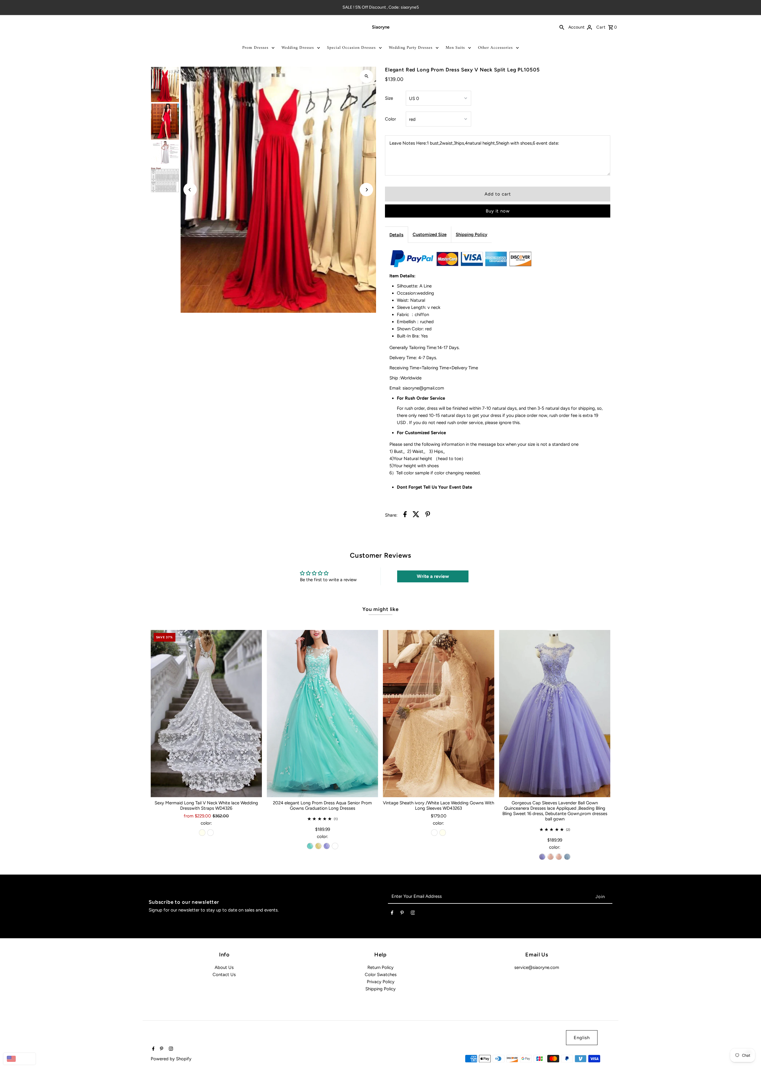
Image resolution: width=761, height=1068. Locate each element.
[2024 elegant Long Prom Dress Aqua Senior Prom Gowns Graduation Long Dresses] (322, 713)
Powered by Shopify (171, 1058)
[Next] (366, 189)
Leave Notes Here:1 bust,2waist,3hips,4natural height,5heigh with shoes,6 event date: (474, 143)
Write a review (433, 576)
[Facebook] (392, 913)
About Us (224, 967)
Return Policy (380, 967)
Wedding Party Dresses (411, 47)
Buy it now (498, 211)
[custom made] (335, 846)
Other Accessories (495, 47)
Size (389, 98)
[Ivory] (202, 833)
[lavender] (327, 846)
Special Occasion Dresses (351, 47)
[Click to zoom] (366, 76)
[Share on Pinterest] (427, 515)
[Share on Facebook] (405, 515)
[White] (210, 833)
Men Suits (455, 47)
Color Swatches (381, 974)
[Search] (562, 27)
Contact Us (224, 974)
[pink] (551, 857)
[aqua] (310, 846)
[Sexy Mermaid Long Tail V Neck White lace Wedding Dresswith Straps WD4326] (206, 713)
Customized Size (429, 234)
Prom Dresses (255, 47)
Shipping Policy (471, 234)
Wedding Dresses (298, 47)
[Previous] (190, 189)
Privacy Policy (380, 981)
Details (396, 234)
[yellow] (318, 846)
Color (390, 119)
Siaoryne (380, 27)
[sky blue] (567, 857)
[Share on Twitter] (416, 515)
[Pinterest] (402, 913)
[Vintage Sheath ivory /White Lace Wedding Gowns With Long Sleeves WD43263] (438, 713)
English (582, 1037)
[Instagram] (413, 913)
